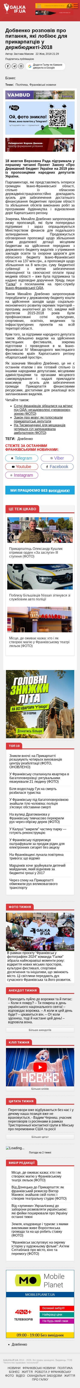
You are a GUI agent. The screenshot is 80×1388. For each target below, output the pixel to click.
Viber (58, 458)
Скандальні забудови (44, 1375)
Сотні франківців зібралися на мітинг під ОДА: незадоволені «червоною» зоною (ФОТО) (43, 409)
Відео (20, 1375)
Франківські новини (42, 84)
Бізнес (10, 78)
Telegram (22, 458)
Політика (22, 84)
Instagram (23, 475)
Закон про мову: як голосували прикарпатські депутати (38, 419)
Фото (9, 1375)
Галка (10, 284)
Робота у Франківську (53, 1372)
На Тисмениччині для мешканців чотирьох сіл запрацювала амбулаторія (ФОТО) (39, 429)
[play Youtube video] (40, 1067)
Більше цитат (40, 1137)
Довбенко (25, 439)
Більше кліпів (40, 1088)
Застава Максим (23, 53)
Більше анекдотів (40, 1030)
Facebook (58, 466)
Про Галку (40, 1379)
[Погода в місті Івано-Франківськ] (40, 1148)
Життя (27, 1372)
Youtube (23, 466)
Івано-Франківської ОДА (24, 288)
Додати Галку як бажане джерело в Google (47, 66)
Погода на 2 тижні (40, 1152)
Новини (14, 1368)
